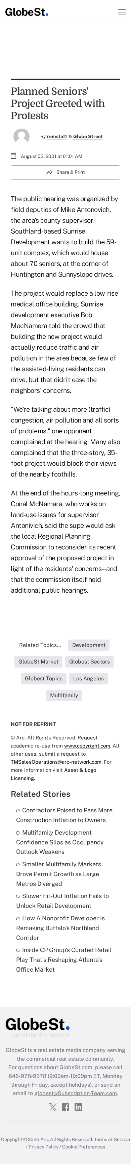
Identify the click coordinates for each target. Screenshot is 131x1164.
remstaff (57, 136)
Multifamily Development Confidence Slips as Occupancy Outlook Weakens (60, 842)
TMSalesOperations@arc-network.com (56, 762)
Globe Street (88, 136)
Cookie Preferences (83, 1146)
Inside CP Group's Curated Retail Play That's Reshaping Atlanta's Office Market (63, 959)
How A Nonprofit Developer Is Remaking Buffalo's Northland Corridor (60, 928)
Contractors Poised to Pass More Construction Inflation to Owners (64, 815)
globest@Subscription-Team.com (75, 1093)
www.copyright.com (87, 746)
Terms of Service (112, 1139)
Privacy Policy (43, 1146)
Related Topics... (40, 645)
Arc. (44, 1139)
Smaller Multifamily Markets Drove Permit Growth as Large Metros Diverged (58, 874)
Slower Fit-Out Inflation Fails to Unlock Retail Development (62, 900)
